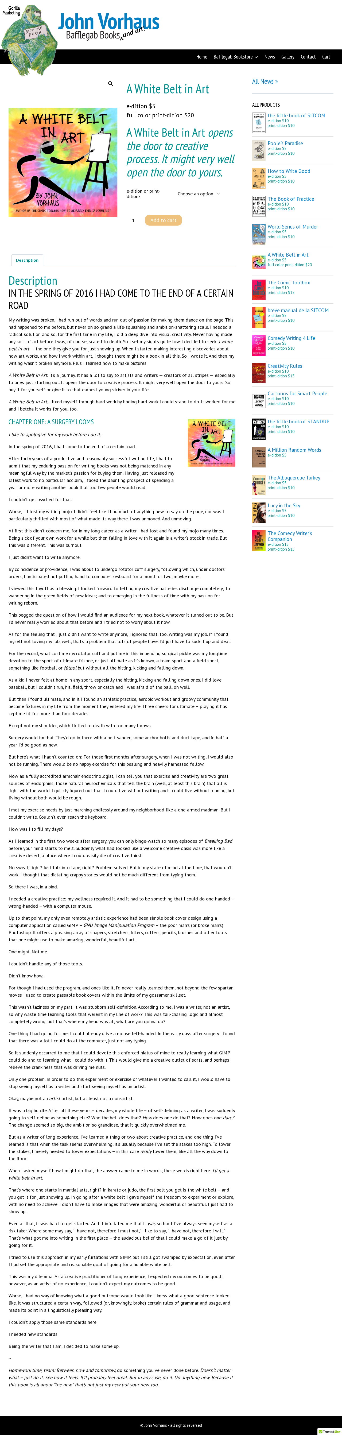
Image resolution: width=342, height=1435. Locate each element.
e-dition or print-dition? (143, 193)
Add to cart (163, 220)
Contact (308, 56)
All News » (265, 81)
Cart (326, 56)
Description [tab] (27, 260)
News (270, 56)
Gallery (287, 56)
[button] (110, 83)
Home (201, 56)
